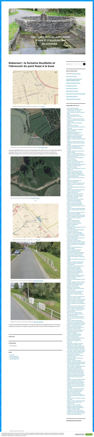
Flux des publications (14, 356)
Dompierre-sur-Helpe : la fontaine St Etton (76, 183)
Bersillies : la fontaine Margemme (74, 147)
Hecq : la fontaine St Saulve (72, 236)
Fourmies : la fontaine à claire (73, 220)
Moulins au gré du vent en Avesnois (73, 99)
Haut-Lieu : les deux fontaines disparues (75, 233)
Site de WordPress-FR (14, 359)
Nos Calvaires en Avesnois (71, 76)
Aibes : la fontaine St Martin (72, 108)
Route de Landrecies (38, 280)
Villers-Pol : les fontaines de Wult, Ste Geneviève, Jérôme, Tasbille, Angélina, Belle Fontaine (76, 395)
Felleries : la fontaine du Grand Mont (74, 203)
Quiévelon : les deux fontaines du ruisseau (75, 324)
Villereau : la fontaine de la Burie (73, 392)
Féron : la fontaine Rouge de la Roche (74, 204)
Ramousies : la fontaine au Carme (74, 328)
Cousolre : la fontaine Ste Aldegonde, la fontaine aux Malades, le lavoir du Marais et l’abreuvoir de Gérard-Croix (76, 175)
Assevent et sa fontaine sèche (73, 114)
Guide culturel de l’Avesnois (72, 88)
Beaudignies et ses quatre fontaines (74, 132)
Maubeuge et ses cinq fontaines (73, 287)
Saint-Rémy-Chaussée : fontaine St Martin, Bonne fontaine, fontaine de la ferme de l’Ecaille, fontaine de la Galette (76, 353)
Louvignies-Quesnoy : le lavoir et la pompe (75, 275)
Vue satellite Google (43, 147)
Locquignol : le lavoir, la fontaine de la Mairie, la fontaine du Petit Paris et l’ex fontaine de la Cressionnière (75, 272)
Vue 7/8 (38, 239)
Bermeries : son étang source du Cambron (75, 145)
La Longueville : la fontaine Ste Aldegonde (75, 252)
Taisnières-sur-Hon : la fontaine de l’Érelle (76, 379)
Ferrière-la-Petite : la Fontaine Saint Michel (76, 208)
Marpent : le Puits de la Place (73, 286)
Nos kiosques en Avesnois (71, 85)
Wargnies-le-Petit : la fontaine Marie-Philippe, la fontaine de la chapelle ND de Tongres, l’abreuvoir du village (75, 407)
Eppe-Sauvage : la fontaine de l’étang (74, 196)
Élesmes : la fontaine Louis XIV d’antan (75, 193)
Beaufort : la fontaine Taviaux (73, 133)
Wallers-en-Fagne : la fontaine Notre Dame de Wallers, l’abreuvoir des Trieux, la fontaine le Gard (76, 402)
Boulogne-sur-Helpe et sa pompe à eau (75, 153)
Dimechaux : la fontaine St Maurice (74, 180)
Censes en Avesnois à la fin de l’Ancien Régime (75, 93)
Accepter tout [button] (89, 434)
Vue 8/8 (43, 106)
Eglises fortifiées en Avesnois (72, 91)
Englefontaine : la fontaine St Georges (75, 195)
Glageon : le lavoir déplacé (72, 224)
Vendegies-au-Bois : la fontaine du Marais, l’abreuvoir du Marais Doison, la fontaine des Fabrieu (76, 386)
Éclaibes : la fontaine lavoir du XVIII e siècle (76, 189)
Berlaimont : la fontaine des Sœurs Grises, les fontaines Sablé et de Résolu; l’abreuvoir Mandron (76, 143)
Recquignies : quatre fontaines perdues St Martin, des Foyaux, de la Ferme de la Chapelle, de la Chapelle (75, 331)
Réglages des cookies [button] (79, 434)
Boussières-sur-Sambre (72, 160)
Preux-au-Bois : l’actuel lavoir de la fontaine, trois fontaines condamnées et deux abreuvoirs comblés (75, 314)
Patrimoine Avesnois (76, 73)
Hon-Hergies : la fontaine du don (74, 240)
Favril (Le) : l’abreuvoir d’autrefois (74, 201)
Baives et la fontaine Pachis (72, 125)
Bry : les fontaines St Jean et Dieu (74, 163)
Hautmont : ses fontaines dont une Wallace (76, 235)
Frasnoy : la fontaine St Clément (73, 221)
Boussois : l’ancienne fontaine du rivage (75, 161)
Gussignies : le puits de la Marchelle (74, 232)
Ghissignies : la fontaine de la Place (74, 223)
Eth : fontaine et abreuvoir (72, 197)
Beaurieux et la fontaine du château (74, 136)
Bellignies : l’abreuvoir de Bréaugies (74, 137)
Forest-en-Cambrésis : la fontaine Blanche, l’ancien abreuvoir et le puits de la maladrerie (76, 218)
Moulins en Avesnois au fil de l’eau (73, 83)
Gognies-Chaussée (71, 225)
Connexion (12, 355)
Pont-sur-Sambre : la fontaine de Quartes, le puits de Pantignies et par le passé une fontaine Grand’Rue (76, 310)
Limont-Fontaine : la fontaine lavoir (74, 269)
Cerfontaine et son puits (72, 167)
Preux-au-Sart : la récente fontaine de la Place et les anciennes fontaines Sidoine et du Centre (75, 318)
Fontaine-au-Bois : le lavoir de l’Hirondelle (76, 215)
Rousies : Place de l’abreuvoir (73, 336)
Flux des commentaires (14, 357)
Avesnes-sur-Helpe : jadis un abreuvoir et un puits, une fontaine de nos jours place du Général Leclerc (76, 120)
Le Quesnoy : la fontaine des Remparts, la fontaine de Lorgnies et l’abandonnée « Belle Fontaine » (75, 263)
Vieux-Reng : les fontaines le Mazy (74, 391)
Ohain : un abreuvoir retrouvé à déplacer (75, 302)
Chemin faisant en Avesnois (72, 96)
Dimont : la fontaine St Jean (72, 181)
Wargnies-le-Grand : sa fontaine (74, 404)
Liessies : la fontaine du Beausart (73, 268)
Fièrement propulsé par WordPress (17, 431)
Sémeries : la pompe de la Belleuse (74, 360)
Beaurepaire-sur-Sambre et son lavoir (75, 135)
